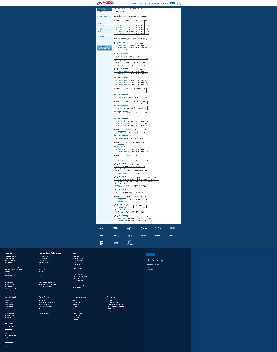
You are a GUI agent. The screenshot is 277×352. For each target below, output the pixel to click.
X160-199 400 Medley (122, 75)
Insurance (75, 282)
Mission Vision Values (9, 258)
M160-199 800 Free (122, 132)
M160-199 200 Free (122, 45)
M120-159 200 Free (122, 80)
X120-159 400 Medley (122, 123)
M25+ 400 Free (121, 179)
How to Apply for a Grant (44, 308)
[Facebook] (148, 260)
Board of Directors (9, 262)
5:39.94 (146, 75)
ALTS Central (42, 300)
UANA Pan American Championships (47, 284)
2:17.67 (146, 56)
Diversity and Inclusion (10, 275)
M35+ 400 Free (121, 144)
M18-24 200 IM (121, 33)
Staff (6, 265)
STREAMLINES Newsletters (11, 288)
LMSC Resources (9, 342)
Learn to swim (76, 317)
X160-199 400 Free (122, 73)
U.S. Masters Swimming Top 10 (132, 8)
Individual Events (102, 18)
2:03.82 (146, 58)
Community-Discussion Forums (12, 291)
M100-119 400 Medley (122, 201)
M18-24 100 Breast (122, 25)
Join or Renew (76, 256)
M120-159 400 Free (122, 82)
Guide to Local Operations (11, 339)
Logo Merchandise (9, 282)
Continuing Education (9, 313)
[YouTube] (161, 260)
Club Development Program (79, 285)
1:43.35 (146, 80)
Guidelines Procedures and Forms (115, 304)
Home (115, 8)
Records (41, 273)
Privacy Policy (150, 269)
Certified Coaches (9, 308)
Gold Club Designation (78, 280)
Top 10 (40, 275)
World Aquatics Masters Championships (48, 282)
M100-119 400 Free (122, 207)
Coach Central (8, 300)
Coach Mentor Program (10, 315)
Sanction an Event (43, 260)
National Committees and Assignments (13, 267)
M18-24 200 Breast (122, 27)
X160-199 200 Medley (122, 56)
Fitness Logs (76, 308)
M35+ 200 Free (121, 166)
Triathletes (75, 319)
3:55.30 (146, 82)
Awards (6, 344)
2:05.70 (146, 49)
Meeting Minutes (111, 311)
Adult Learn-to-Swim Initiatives (46, 311)
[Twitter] (157, 260)
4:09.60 (146, 47)
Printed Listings (101, 25)
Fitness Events (42, 265)
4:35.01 (146, 84)
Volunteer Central (9, 326)
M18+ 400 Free (121, 192)
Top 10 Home (100, 11)
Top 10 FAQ (100, 31)
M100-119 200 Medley (122, 220)
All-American (42, 278)
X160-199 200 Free (122, 63)
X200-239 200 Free (122, 58)
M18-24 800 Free (121, 22)
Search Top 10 (101, 14)
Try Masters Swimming (10, 293)
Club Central (76, 272)
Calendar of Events (43, 256)
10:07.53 (145, 65)
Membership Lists (77, 287)
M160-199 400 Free (122, 47)
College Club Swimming (10, 278)
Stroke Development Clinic (45, 286)
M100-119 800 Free (122, 199)
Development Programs (10, 260)
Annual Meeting (8, 329)
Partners (7, 273)
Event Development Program (45, 258)
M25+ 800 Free (121, 181)
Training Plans (76, 306)
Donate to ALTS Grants (10, 284)
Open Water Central (43, 262)
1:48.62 (146, 45)
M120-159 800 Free (122, 97)
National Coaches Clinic (10, 304)
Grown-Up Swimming (9, 280)
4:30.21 (146, 71)
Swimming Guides (77, 302)
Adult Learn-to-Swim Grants (45, 306)
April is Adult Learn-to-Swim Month (47, 302)
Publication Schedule (102, 34)
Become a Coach (9, 302)
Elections (7, 333)
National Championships (44, 267)
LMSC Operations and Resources (115, 308)
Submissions (100, 38)
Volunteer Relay (8, 331)
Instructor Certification (44, 313)
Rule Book (109, 300)
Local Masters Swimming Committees (13, 269)
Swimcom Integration (78, 311)
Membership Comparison (79, 265)
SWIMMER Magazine (9, 286)
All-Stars (41, 280)
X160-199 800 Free (122, 65)
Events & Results (121, 8)
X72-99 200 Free (121, 218)
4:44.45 (146, 50)
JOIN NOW (151, 255)
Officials (6, 337)
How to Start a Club (77, 274)
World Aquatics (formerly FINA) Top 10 (104, 28)
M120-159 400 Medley (122, 71)
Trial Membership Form (78, 260)
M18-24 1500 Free (121, 23)
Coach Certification (9, 306)
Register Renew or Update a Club (80, 276)
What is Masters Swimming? (11, 256)
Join (172, 3)
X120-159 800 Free (122, 103)
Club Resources (76, 278)
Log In (180, 4)
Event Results (42, 269)
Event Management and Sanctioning (115, 306)
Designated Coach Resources (11, 311)
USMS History (8, 271)
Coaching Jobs (8, 317)
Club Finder (147, 3)
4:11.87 (144, 91)
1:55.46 (145, 63)
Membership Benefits (78, 258)
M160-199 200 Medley (122, 49)
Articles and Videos (77, 313)
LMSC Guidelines (101, 41)
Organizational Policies (112, 302)
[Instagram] (152, 260)
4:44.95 (146, 73)
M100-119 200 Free (122, 198)
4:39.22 (144, 90)
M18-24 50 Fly (121, 29)
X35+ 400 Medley (121, 90)
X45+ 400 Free (121, 91)
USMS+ (75, 262)
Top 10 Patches (101, 36)
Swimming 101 (76, 315)
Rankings (41, 271)
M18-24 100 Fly (121, 31)
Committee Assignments (10, 335)
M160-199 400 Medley (122, 50)
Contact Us (148, 267)
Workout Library (156, 3)
